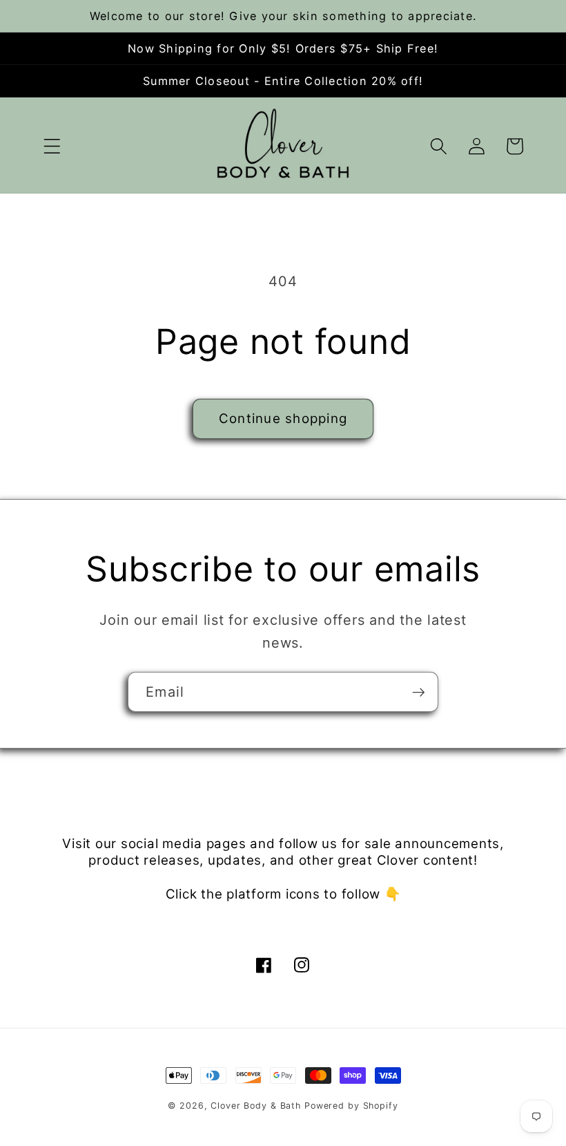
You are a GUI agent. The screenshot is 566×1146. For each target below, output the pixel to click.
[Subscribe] (419, 692)
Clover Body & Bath (256, 1105)
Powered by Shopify (351, 1105)
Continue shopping (283, 418)
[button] (52, 146)
